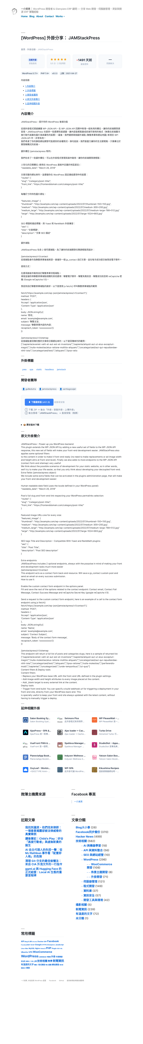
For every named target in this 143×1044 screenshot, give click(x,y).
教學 (50, 961)
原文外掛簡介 (32, 99)
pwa (24, 369)
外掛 (53, 956)
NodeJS (43, 948)
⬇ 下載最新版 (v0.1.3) (39, 402)
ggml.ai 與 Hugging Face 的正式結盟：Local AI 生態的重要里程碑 (43, 872)
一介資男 (25, 8)
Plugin (54, 948)
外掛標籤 (30, 90)
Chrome (34, 941)
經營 (50, 965)
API (22, 941)
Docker (40, 941)
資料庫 (87, 890)
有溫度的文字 (84, 913)
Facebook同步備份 (88, 832)
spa (31, 369)
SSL (61, 948)
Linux (23, 948)
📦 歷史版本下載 (31, 425)
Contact (49, 16)
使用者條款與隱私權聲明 (75, 980)
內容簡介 (30, 86)
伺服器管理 (90, 881)
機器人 (36, 965)
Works (59, 16)
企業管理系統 (42, 957)
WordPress (90, 859)
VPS (30, 952)
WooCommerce (42, 951)
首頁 (23, 49)
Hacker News (85, 836)
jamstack (61, 369)
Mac (26, 948)
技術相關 (81, 841)
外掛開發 (96, 876)
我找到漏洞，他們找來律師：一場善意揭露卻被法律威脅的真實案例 (43, 831)
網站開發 (55, 965)
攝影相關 (81, 904)
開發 (28, 968)
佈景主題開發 (99, 872)
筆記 (46, 965)
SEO (58, 948)
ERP (45, 941)
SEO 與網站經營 (93, 855)
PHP (48, 948)
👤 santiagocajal (68, 389)
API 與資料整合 (93, 850)
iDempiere (51, 945)
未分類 (80, 918)
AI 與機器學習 (92, 845)
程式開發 (89, 886)
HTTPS (44, 945)
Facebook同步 (25, 945)
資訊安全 (89, 895)
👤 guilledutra (29, 389)
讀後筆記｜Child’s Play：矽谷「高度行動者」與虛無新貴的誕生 (44, 842)
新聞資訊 (81, 909)
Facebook (53, 941)
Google (38, 945)
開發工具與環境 (93, 900)
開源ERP (23, 968)
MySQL (32, 948)
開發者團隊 (31, 95)
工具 (31, 961)
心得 (35, 961)
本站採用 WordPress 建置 (37, 980)
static (39, 369)
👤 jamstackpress (47, 389)
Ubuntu (24, 952)
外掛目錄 (31, 49)
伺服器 (49, 957)
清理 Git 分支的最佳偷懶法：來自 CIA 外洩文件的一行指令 (43, 862)
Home (24, 16)
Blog (31, 16)
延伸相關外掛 (32, 103)
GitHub (61, 980)
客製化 (28, 961)
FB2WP (32, 945)
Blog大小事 (83, 827)
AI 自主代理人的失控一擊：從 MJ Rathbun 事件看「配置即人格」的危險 (43, 853)
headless (49, 369)
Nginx (37, 948)
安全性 (23, 961)
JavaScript (59, 945)
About (39, 16)
